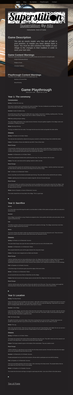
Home (18, 2)
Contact (54, 2)
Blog (24, 2)
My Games (33, 2)
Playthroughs (44, 2)
